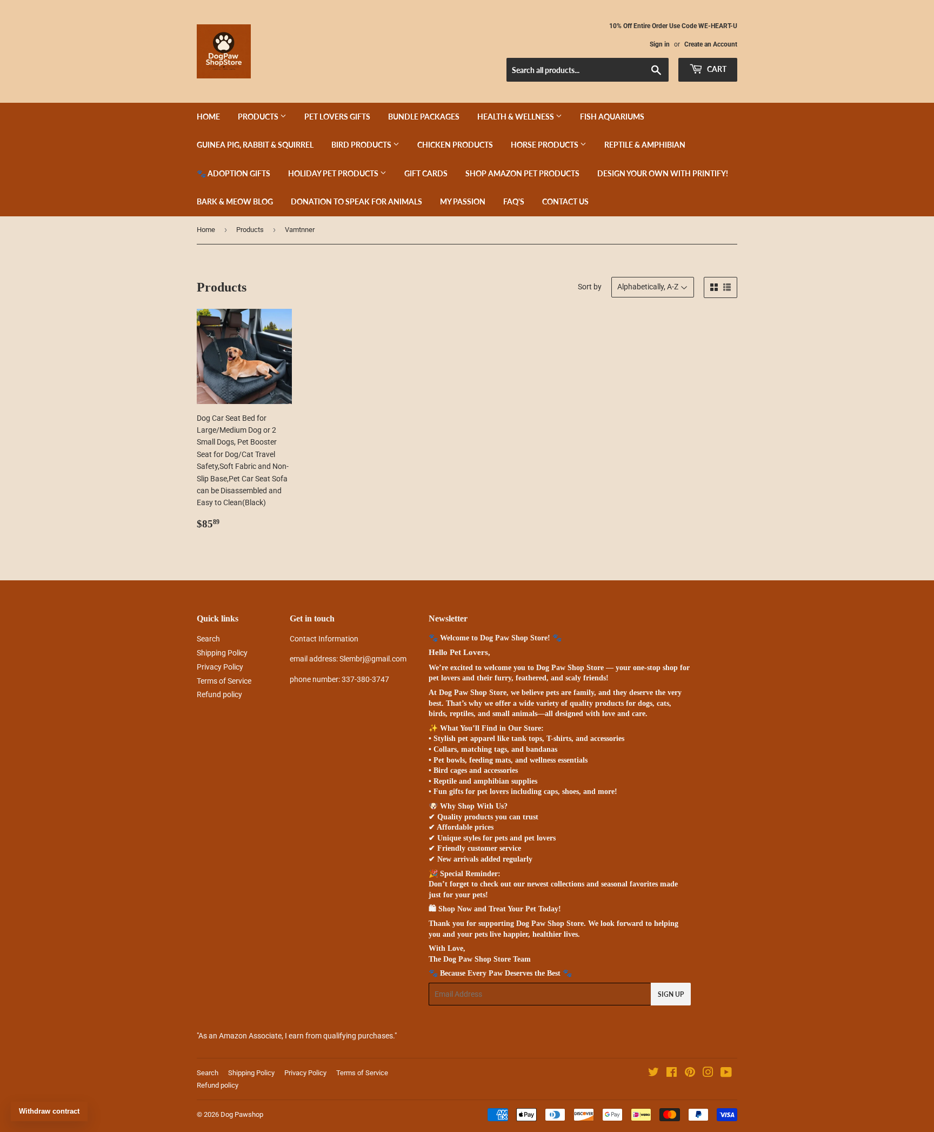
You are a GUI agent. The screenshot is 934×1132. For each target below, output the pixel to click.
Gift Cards (426, 173)
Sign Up (671, 994)
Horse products (545, 144)
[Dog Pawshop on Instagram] (708, 1073)
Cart (715, 69)
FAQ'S (513, 201)
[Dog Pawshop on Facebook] (671, 1073)
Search (208, 638)
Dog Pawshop (242, 1114)
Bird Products (362, 144)
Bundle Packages (423, 116)
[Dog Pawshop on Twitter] (653, 1073)
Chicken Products (455, 144)
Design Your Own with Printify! (662, 173)
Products (259, 116)
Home (208, 116)
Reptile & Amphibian (644, 144)
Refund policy (219, 694)
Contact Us (565, 201)
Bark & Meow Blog (235, 201)
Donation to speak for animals (356, 201)
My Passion (462, 201)
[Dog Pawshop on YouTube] (726, 1073)
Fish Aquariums (612, 116)
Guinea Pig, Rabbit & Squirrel (255, 144)
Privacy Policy (220, 667)
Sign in (660, 44)
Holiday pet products (334, 173)
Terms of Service (224, 681)
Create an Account (710, 44)
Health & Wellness (516, 116)
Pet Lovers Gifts (337, 116)
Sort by (590, 286)
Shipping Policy (222, 652)
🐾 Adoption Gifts (233, 173)
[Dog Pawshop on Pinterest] (690, 1073)
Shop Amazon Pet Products (522, 173)
